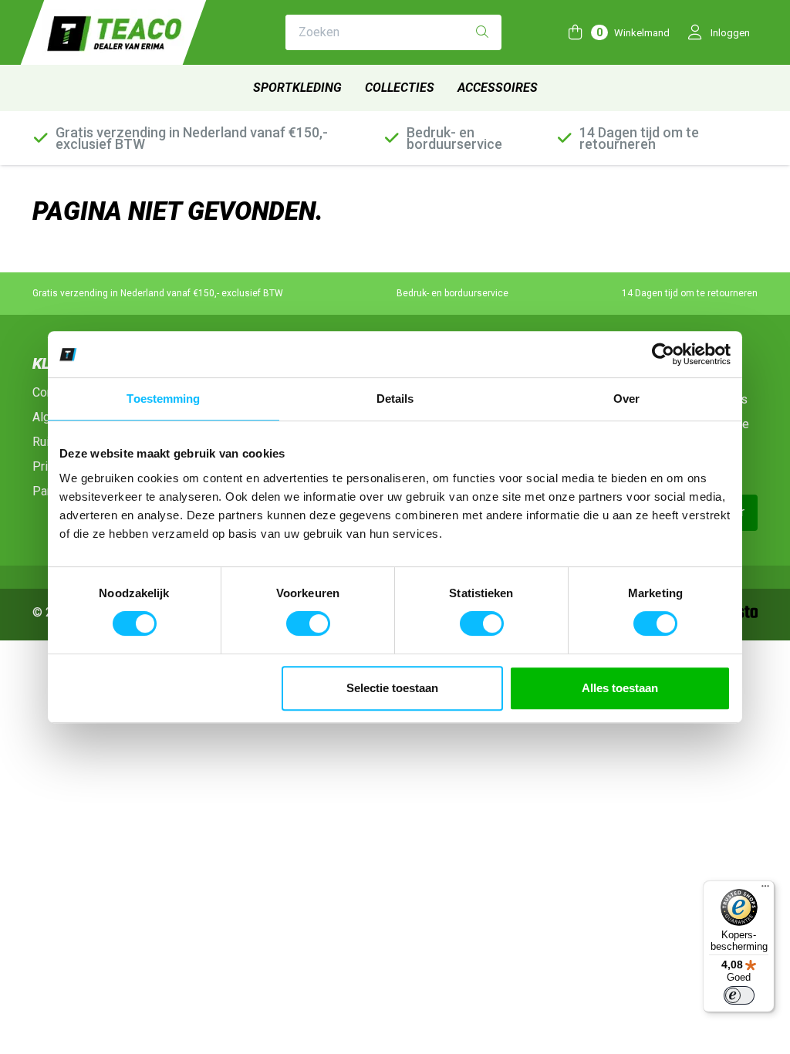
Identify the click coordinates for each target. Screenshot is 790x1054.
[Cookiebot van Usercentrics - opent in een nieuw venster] (663, 354)
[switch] (308, 623)
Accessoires (497, 87)
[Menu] (765, 889)
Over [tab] (626, 398)
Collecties (399, 87)
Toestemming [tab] (163, 398)
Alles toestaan (620, 687)
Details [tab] (395, 398)
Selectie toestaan (392, 687)
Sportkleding (297, 87)
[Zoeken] (482, 33)
